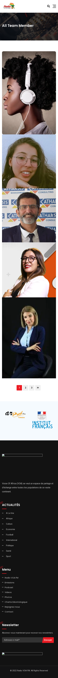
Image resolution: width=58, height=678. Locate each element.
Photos (8, 597)
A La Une (10, 513)
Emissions (9, 582)
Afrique (9, 518)
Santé (8, 551)
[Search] (48, 6)
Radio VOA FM (11, 577)
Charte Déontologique (16, 602)
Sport (8, 556)
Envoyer (48, 640)
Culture (9, 524)
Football (9, 534)
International (11, 540)
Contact (9, 611)
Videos (8, 592)
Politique (10, 545)
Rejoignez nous (12, 606)
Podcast (9, 587)
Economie (10, 529)
